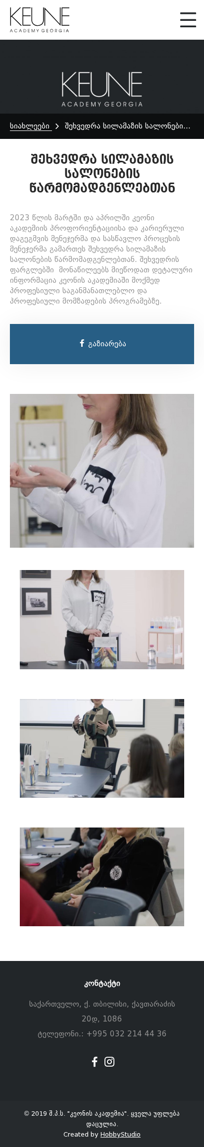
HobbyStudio (121, 1134)
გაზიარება (106, 343)
